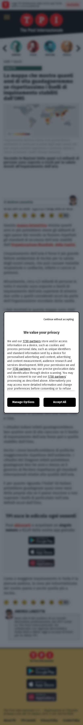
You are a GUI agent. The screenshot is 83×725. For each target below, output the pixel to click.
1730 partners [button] (32, 341)
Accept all (59, 402)
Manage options (23, 402)
